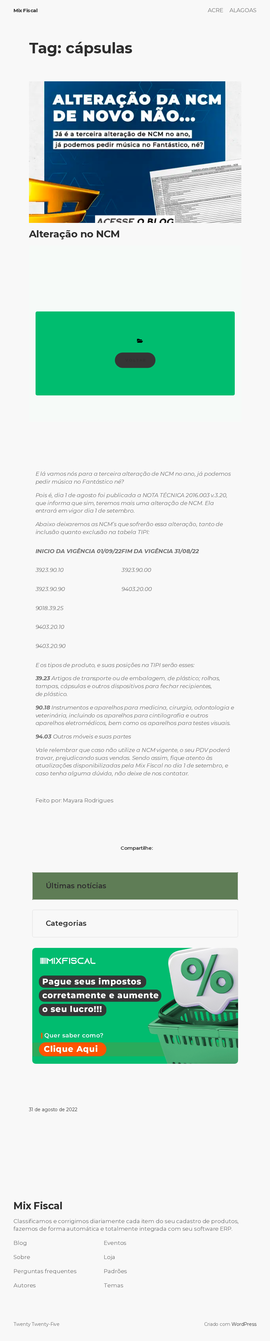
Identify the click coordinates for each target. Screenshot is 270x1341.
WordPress (243, 1324)
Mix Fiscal (25, 10)
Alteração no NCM (74, 234)
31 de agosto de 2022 (53, 1110)
